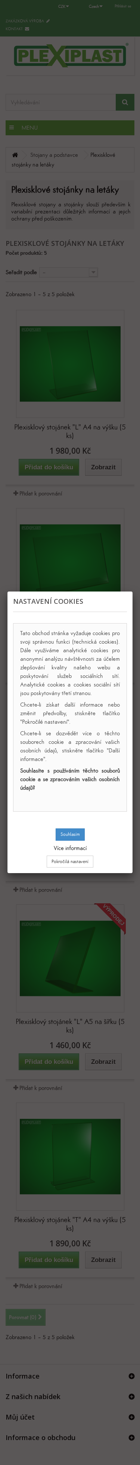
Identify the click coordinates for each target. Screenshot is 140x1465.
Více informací (70, 848)
